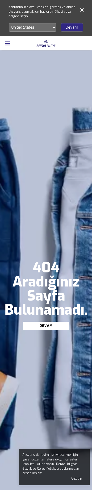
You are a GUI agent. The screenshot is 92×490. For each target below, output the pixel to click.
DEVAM (46, 326)
